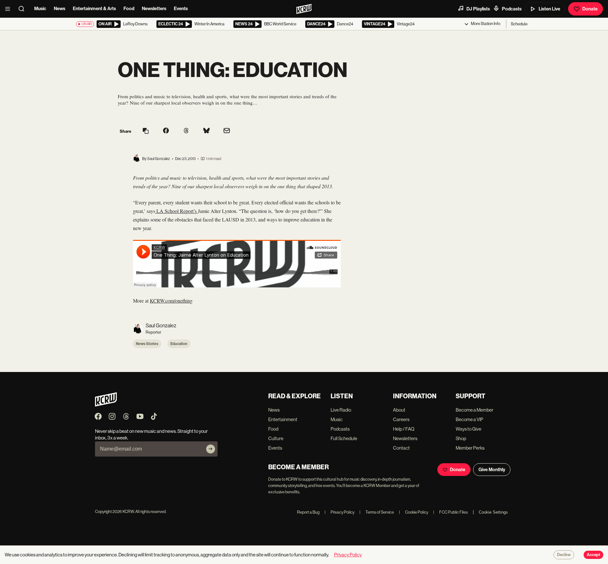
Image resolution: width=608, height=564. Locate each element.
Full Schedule (344, 438)
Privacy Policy (339, 512)
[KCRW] (106, 404)
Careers (401, 419)
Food (129, 8)
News (59, 8)
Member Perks (470, 448)
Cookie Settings (493, 512)
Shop (461, 438)
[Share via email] (227, 131)
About (399, 410)
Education (178, 344)
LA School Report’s (176, 211)
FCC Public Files (450, 512)
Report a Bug (308, 512)
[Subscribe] (210, 449)
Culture (275, 438)
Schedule (519, 24)
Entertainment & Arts (94, 8)
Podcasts (512, 9)
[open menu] (9, 9)
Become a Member (474, 410)
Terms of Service (376, 512)
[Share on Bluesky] (206, 131)
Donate (590, 9)
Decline (564, 554)
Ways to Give (468, 429)
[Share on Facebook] (166, 131)
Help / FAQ (404, 429)
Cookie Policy (413, 512)
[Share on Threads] (186, 131)
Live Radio (341, 410)
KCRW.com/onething (171, 300)
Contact (401, 448)
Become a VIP (469, 419)
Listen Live (549, 9)
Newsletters (154, 8)
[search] (23, 9)
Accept (593, 554)
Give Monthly (491, 469)
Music (40, 8)
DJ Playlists (478, 9)
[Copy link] (145, 131)
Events (181, 8)
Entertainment (282, 419)
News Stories (147, 344)
